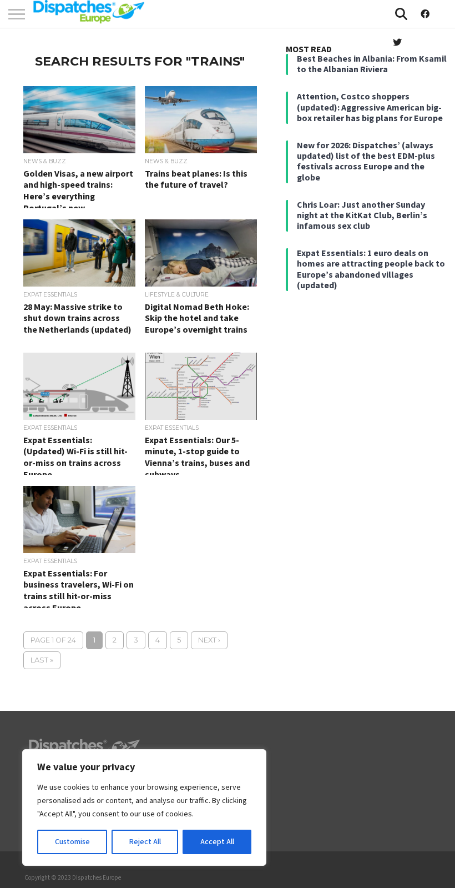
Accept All (217, 841)
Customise (72, 841)
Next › (209, 640)
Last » (42, 660)
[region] (144, 807)
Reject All (145, 841)
